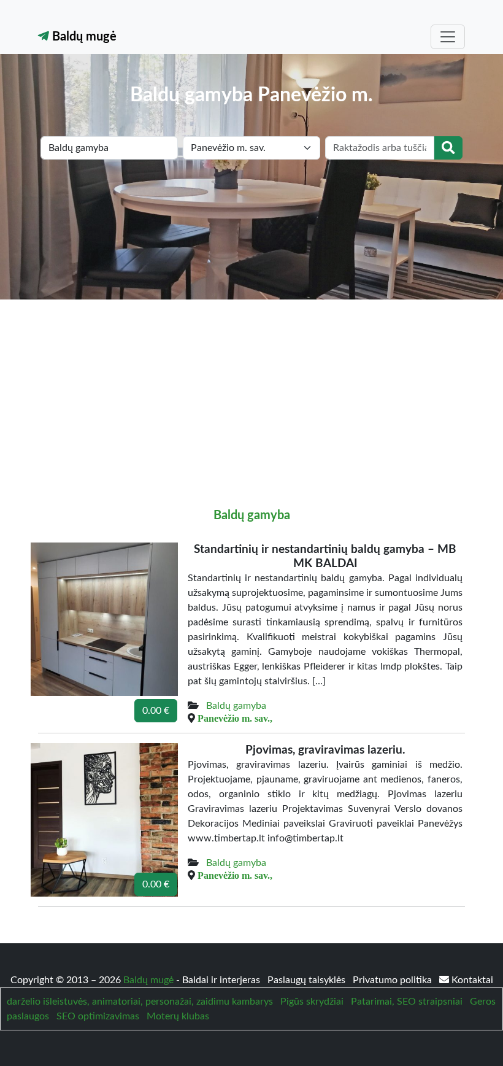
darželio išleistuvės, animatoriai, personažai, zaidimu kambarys (140, 1001)
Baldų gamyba (251, 515)
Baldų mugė (83, 37)
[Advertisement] (251, 391)
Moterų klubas (178, 1016)
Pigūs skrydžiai (312, 1001)
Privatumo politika (393, 980)
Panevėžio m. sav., (235, 718)
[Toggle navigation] (448, 37)
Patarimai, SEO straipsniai (407, 1001)
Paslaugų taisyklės (307, 980)
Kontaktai (471, 980)
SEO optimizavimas (97, 1016)
